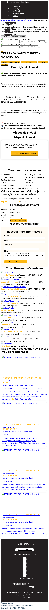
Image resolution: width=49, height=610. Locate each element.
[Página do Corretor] (8, 272)
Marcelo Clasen (7, 275)
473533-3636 (32, 584)
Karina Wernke (7, 310)
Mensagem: (8, 251)
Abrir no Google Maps (18, 220)
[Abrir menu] (0, 20)
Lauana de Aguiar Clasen (11, 317)
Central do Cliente (25, 550)
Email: (6, 240)
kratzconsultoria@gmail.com (12, 341)
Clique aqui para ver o (25, 153)
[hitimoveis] (25, 559)
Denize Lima (6, 324)
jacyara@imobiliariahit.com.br (17, 284)
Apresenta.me (7, 603)
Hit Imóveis (6, 346)
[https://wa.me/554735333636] (25, 567)
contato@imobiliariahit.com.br (23, 346)
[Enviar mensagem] (46, 42)
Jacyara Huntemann (9, 282)
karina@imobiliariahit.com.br (12, 313)
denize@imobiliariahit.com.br (12, 327)
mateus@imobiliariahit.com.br (18, 305)
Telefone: (8, 244)
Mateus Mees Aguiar (10, 303)
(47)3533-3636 (19, 584)
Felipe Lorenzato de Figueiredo (14, 296)
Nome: (6, 236)
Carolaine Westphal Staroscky (14, 289)
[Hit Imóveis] (25, 571)
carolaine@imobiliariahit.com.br (24, 291)
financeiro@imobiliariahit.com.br (14, 320)
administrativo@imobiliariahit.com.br (15, 334)
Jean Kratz (5, 339)
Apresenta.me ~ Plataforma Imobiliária (17, 605)
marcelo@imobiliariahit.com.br (13, 277)
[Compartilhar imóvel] (2, 51)
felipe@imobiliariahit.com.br (22, 298)
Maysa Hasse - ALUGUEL (11, 332)
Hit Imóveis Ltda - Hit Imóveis (17, 2)
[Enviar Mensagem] (39, 47)
